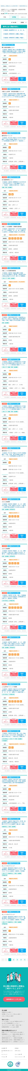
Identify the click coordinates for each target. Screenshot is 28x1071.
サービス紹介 (5, 1021)
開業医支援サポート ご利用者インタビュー (13, 1041)
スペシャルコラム (6, 1036)
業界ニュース (16, 1036)
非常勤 (14, 17)
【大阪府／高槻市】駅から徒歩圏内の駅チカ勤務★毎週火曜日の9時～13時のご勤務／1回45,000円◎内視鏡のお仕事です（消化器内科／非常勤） (14, 51)
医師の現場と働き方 (18, 1034)
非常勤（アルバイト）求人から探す (11, 1014)
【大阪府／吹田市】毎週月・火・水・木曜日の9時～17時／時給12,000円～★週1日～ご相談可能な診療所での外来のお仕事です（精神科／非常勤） (14, 643)
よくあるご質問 (14, 1027)
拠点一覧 (18, 1025)
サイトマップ (4, 1054)
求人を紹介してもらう (14, 79)
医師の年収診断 (18, 1037)
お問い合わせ (17, 1050)
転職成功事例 (5, 1027)
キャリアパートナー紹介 (8, 1025)
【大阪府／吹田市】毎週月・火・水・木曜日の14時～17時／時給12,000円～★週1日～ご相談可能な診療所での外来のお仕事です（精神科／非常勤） (14, 505)
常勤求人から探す (6, 1012)
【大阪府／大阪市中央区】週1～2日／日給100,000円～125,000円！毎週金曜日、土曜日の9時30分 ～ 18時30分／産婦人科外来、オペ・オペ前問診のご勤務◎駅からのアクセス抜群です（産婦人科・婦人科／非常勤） (14, 735)
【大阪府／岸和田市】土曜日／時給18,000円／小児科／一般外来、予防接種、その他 (15, 34)
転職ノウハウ (5, 1032)
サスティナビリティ (19, 1056)
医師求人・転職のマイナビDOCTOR (9, 5)
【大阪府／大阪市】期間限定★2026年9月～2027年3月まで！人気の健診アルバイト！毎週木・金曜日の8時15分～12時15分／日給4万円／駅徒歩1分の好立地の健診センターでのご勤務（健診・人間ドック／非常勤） (14, 183)
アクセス (3, 1056)
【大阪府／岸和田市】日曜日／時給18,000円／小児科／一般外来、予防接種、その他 (15, 37)
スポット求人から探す (8, 1016)
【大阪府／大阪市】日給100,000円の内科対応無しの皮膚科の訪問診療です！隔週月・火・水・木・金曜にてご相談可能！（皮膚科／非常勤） (14, 690)
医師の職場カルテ (18, 1039)
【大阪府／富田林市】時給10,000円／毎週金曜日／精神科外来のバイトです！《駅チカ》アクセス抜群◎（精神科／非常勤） (14, 869)
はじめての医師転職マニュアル (10, 1023)
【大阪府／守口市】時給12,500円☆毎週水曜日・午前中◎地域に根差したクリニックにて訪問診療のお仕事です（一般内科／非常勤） (14, 139)
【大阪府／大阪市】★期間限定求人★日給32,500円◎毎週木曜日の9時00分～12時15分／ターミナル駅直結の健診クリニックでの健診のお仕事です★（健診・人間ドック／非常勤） (14, 363)
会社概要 (3, 1048)
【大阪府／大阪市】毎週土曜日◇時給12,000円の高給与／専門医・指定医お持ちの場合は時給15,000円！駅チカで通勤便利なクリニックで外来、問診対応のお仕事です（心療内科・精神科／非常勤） (14, 274)
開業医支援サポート (7, 1037)
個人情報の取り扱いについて (7, 1051)
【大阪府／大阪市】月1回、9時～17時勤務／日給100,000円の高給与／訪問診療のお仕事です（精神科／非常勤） (14, 597)
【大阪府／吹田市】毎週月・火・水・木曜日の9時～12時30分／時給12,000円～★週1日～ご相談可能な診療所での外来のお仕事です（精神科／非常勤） (14, 552)
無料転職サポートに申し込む (14, 999)
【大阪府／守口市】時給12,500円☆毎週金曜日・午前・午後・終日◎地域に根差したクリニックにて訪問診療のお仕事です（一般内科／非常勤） (14, 454)
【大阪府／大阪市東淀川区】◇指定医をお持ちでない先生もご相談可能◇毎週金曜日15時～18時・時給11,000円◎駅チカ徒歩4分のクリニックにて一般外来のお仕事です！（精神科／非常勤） (14, 319)
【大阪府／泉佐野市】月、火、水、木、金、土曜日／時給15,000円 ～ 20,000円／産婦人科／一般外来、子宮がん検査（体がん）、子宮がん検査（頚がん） (15, 30)
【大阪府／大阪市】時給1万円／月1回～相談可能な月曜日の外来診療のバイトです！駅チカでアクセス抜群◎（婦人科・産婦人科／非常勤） (14, 822)
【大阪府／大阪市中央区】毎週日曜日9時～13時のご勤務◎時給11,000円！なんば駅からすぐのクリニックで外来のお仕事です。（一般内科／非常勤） (14, 95)
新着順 (22, 22)
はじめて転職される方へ (16, 1021)
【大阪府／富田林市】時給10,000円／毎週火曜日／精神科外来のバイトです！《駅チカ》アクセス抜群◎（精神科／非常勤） (14, 918)
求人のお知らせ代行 (7, 1039)
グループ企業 (17, 1054)
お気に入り (6, 79)
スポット (23, 17)
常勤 (4, 17)
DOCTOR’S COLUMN (16, 1032)
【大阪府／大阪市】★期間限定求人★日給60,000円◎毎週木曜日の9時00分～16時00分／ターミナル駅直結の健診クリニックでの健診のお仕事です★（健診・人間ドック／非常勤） (14, 407)
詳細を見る (22, 79)
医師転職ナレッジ (6, 1034)
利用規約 (17, 1048)
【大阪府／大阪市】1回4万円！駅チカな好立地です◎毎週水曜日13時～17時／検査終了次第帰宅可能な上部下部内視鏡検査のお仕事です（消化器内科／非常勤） (14, 781)
